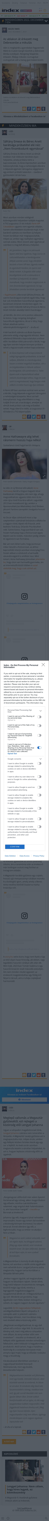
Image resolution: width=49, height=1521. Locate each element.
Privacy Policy (38, 856)
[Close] (44, 665)
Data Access (24, 856)
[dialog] (24, 760)
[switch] (39, 717)
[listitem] (24, 711)
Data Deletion (10, 856)
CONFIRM (14, 847)
